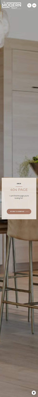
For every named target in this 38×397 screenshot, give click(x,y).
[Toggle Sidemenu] (34, 5)
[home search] (29, 5)
